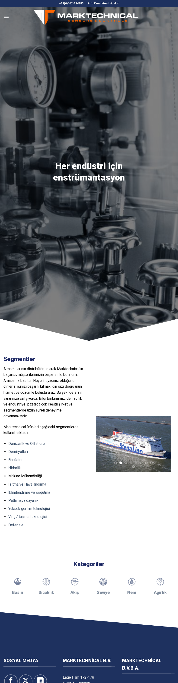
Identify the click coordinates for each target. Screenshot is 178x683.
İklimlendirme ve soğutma (29, 492)
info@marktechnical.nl (103, 3)
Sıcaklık (46, 592)
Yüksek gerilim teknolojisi (29, 508)
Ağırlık (160, 592)
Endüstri (15, 460)
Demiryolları (18, 451)
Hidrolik (14, 468)
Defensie (15, 525)
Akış (74, 592)
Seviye (103, 592)
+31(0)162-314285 (71, 3)
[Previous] (103, 444)
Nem (131, 592)
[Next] (163, 444)
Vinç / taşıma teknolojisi (27, 517)
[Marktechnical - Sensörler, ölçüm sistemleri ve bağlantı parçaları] (85, 17)
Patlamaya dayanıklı (24, 500)
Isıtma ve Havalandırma (27, 484)
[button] (6, 17)
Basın (17, 592)
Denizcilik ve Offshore (26, 443)
